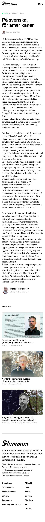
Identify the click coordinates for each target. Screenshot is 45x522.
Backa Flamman (9, 492)
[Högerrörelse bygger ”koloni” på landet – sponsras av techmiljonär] (22, 402)
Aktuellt (5, 345)
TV (26, 504)
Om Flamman (8, 487)
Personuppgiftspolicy (11, 504)
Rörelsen (29, 500)
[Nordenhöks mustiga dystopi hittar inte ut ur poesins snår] (22, 364)
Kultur (6, 13)
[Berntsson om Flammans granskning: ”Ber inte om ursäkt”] (22, 325)
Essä (27, 487)
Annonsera (7, 500)
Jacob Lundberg (16, 345)
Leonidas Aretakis (30, 423)
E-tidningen (7, 483)
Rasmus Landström (15, 384)
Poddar (28, 509)
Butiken (5, 496)
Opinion (28, 496)
